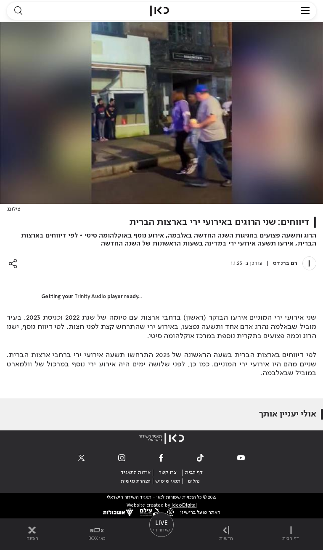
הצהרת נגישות (136, 481)
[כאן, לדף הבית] (159, 11)
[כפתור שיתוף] (13, 263)
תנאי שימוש (167, 481)
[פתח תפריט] (305, 11)
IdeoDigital (184, 505)
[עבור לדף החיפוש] (18, 11)
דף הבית (194, 472)
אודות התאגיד (136, 472)
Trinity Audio (90, 296)
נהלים (194, 481)
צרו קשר (167, 472)
